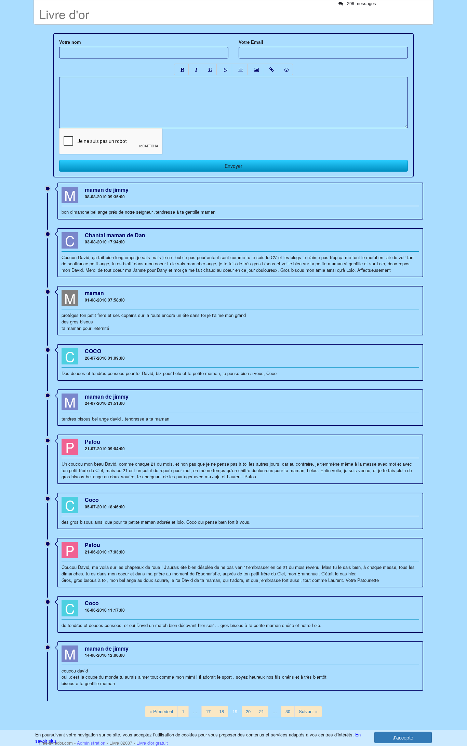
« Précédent (161, 711)
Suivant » (308, 711)
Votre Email (251, 42)
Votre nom (70, 42)
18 (221, 711)
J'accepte (403, 737)
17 (208, 711)
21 (261, 711)
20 (248, 711)
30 (287, 711)
